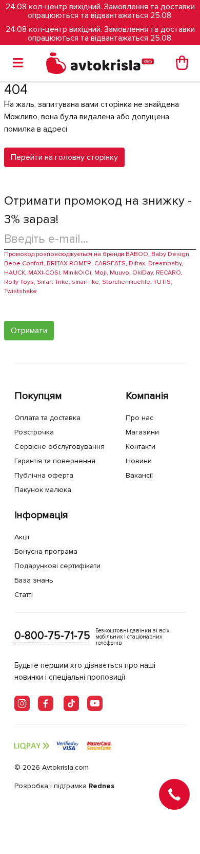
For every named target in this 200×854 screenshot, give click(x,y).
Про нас (139, 417)
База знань (33, 580)
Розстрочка (34, 432)
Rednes (101, 786)
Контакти (140, 446)
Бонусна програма (45, 551)
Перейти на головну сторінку (64, 157)
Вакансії (139, 475)
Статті (23, 594)
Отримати (29, 330)
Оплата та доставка (47, 417)
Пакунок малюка (42, 489)
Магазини (142, 432)
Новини (139, 461)
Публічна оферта (43, 475)
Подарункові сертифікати (57, 565)
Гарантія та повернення (54, 461)
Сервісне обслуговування (59, 446)
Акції (21, 537)
